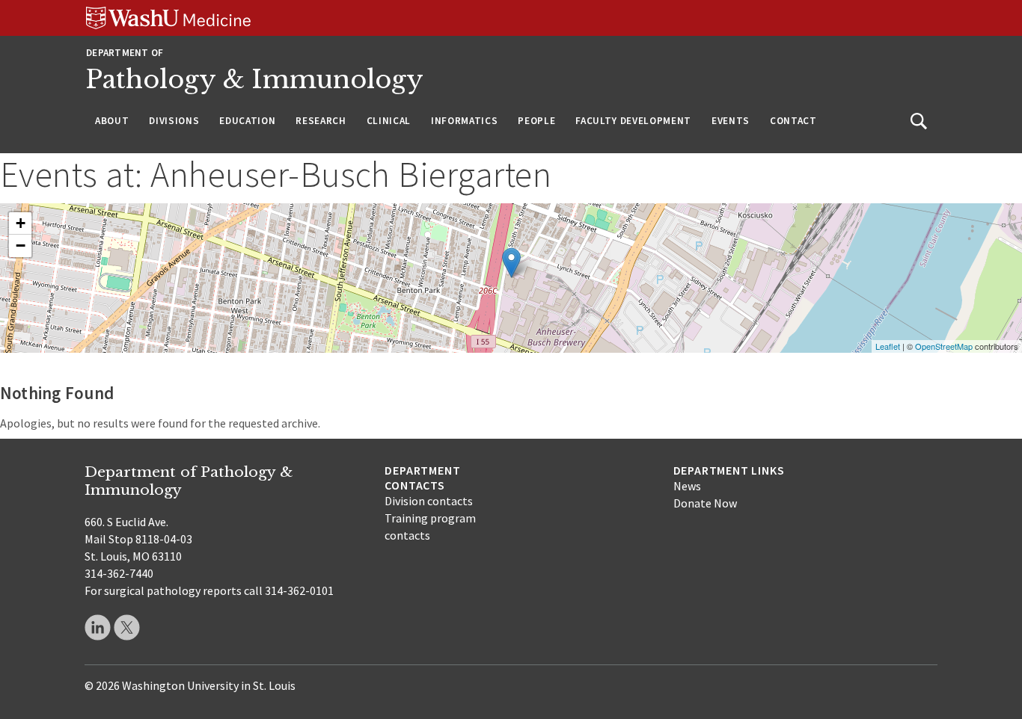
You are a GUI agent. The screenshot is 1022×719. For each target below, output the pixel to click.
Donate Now (705, 503)
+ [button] (20, 223)
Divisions (174, 120)
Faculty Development (633, 120)
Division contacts (429, 500)
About (112, 120)
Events (731, 120)
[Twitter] (127, 627)
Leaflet (887, 346)
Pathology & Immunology (254, 79)
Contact (793, 120)
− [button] (20, 245)
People (536, 120)
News (687, 485)
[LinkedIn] (98, 627)
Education (247, 120)
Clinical (389, 120)
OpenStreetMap (944, 346)
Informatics (464, 120)
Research (321, 120)
